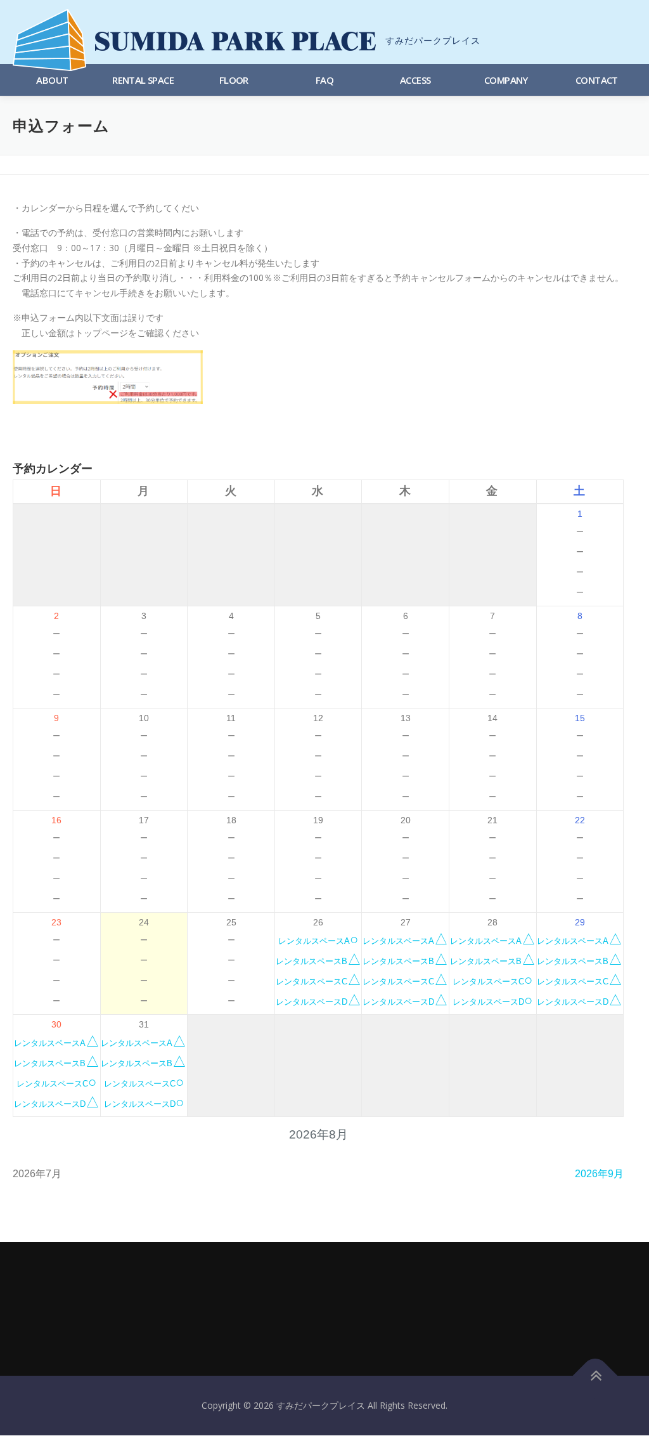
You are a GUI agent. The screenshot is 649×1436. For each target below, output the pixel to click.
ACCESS (415, 80)
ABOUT (52, 80)
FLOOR (233, 80)
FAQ (324, 80)
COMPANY (506, 80)
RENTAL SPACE (143, 80)
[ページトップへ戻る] (595, 1376)
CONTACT (596, 80)
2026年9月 (599, 1173)
